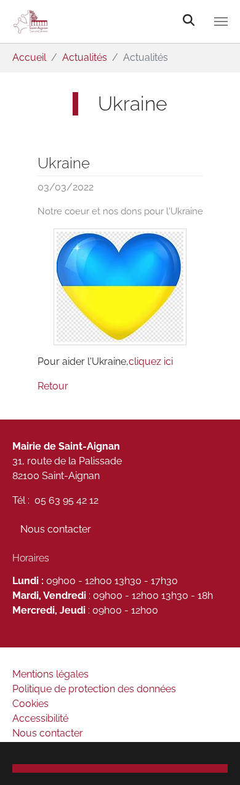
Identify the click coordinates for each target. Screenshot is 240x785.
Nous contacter (55, 529)
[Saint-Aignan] (85, 21)
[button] (120, 768)
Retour (53, 386)
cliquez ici (151, 361)
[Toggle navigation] (221, 21)
